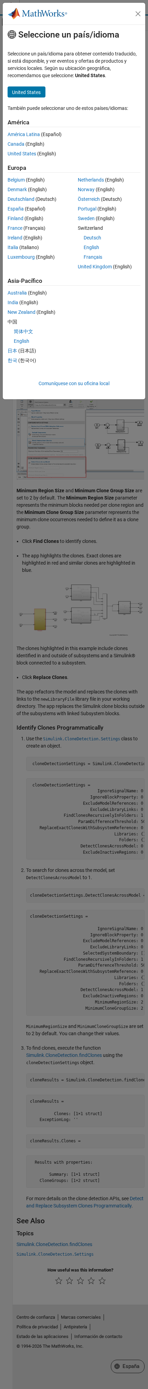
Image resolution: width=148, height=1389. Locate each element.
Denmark (17, 189)
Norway (86, 189)
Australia (17, 293)
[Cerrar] (138, 14)
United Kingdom (95, 266)
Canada (16, 144)
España (16, 209)
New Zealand (21, 312)
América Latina (24, 134)
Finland (15, 218)
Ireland (15, 237)
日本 (12, 350)
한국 (12, 360)
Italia (13, 247)
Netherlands (91, 180)
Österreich (89, 199)
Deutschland (21, 199)
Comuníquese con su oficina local (74, 383)
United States (22, 153)
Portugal (87, 209)
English (91, 247)
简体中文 (23, 331)
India (13, 302)
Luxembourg (21, 257)
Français (93, 257)
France (15, 228)
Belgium (16, 180)
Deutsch (92, 237)
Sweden (86, 218)
